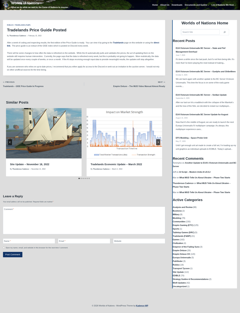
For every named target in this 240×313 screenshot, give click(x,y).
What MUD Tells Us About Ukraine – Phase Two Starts (204, 178)
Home (155, 5)
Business (177, 211)
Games (176, 240)
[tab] (79, 178)
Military (176, 214)
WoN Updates (179, 283)
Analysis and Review (182, 207)
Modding (177, 218)
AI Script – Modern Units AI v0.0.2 (194, 172)
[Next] (158, 142)
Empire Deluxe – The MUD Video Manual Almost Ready (139, 84)
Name (7, 241)
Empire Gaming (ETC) (183, 225)
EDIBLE (176, 276)
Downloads (177, 5)
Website (117, 241)
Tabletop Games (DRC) (183, 232)
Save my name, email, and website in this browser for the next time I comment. (37, 248)
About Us (164, 5)
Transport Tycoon (181, 268)
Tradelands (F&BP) (23, 25)
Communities (179, 222)
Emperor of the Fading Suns (186, 247)
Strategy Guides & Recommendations (190, 279)
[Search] (224, 32)
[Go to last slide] (10, 142)
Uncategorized (180, 286)
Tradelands (118, 43)
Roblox (10, 25)
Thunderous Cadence (17, 36)
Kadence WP (142, 306)
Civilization (178, 243)
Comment (9, 209)
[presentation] (44, 133)
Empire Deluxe (180, 250)
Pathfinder (178, 261)
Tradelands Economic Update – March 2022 (116, 164)
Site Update (178, 272)
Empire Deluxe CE (181, 254)
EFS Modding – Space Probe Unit (191, 138)
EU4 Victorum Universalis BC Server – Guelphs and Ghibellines (206, 71)
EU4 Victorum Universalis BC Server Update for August (202, 114)
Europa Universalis (182, 258)
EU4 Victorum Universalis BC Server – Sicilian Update (201, 95)
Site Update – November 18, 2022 (29, 164)
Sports (176, 229)
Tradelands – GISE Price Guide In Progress (23, 84)
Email (62, 241)
